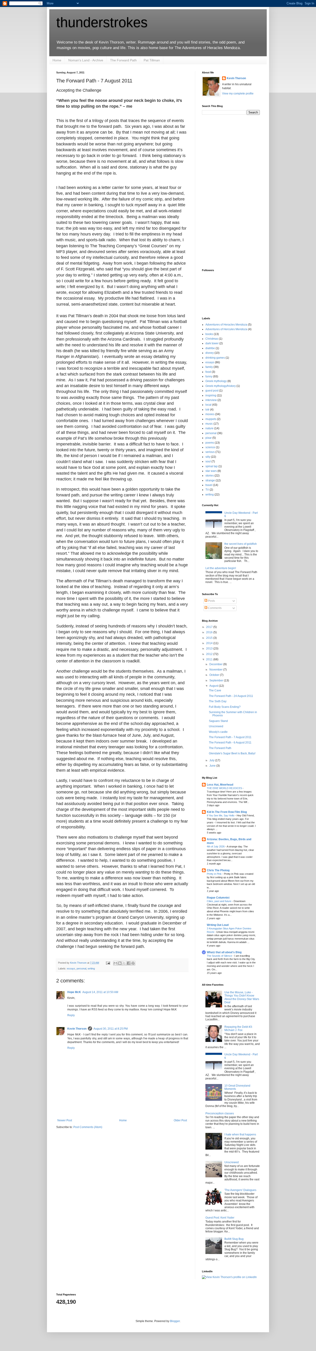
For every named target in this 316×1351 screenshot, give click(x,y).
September (216, 680)
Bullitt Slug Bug (234, 1239)
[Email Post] (108, 962)
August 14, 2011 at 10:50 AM (100, 992)
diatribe (210, 348)
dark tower (212, 343)
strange (210, 480)
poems (209, 442)
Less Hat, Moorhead (220, 784)
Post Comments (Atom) (87, 1127)
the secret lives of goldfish (240, 543)
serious (210, 452)
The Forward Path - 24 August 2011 (231, 696)
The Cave (215, 690)
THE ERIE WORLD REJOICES (225, 788)
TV (207, 489)
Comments (214, 608)
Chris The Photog (218, 870)
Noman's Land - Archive (85, 60)
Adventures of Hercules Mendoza (226, 329)
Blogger (175, 1321)
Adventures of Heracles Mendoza (226, 324)
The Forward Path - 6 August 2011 (230, 742)
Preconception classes (219, 1113)
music (209, 423)
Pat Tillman (152, 60)
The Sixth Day (217, 701)
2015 (209, 637)
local (208, 404)
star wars (211, 471)
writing (91, 968)
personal (81, 968)
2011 (209, 659)
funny (208, 376)
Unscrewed (216, 726)
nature (209, 428)
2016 (209, 632)
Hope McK (74, 992)
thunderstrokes (102, 22)
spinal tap (211, 466)
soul (208, 461)
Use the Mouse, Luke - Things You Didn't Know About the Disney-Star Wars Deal (241, 997)
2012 (209, 654)
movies (209, 414)
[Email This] (115, 963)
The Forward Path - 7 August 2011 (230, 737)
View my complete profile (238, 93)
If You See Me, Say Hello (221, 815)
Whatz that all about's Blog (224, 952)
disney (209, 352)
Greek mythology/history (220, 386)
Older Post (180, 1120)
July (212, 760)
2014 (209, 643)
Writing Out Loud (218, 925)
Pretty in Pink (214, 873)
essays (71, 968)
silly (207, 456)
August (214, 685)
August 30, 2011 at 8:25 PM (110, 1028)
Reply (71, 1015)
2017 (209, 627)
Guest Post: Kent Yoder (219, 1217)
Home (57, 60)
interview (211, 400)
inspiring (210, 395)
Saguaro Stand (218, 721)
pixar (208, 437)
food (208, 371)
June (212, 765)
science (210, 447)
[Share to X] (124, 963)
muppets (210, 419)
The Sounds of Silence (220, 955)
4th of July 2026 (216, 846)
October (214, 675)
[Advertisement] (220, 191)
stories (209, 475)
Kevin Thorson (77, 1028)
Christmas (211, 338)
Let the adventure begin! (220, 568)
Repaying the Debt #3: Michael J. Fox (238, 1028)
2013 (209, 648)
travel (208, 485)
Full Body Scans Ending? (225, 706)
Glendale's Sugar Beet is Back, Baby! (232, 753)
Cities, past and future (219, 901)
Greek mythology (216, 381)
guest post (211, 390)
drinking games (215, 357)
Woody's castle (218, 731)
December (216, 664)
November (216, 669)
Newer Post (64, 1120)
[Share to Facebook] (128, 963)
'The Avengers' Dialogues (240, 1190)
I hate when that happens (240, 1134)
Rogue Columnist (218, 897)
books (209, 334)
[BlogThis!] (120, 963)
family (209, 367)
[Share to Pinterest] (133, 963)
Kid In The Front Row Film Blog (227, 812)
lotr (207, 409)
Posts (211, 600)
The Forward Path (123, 60)
